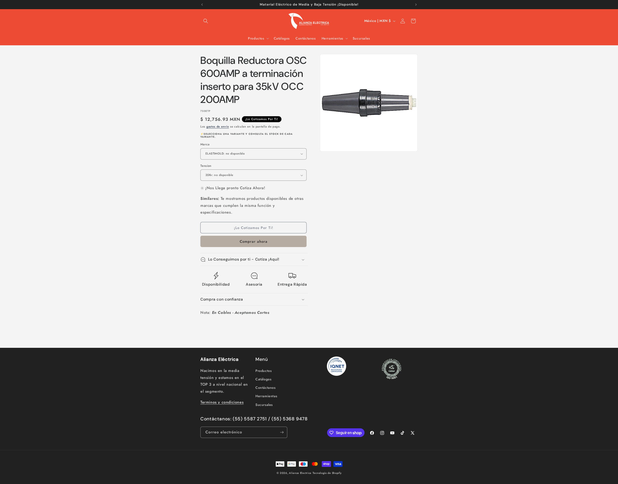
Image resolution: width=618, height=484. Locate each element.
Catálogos (263, 378)
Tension (205, 165)
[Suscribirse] (281, 432)
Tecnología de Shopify (327, 473)
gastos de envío (217, 126)
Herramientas (266, 395)
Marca (205, 144)
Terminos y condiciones (222, 402)
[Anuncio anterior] (202, 4)
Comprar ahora (253, 241)
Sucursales (264, 404)
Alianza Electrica (300, 473)
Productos (263, 370)
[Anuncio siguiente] (416, 4)
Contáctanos (265, 387)
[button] (205, 21)
